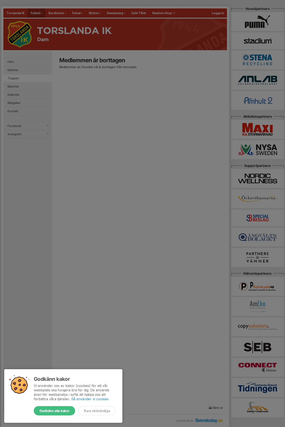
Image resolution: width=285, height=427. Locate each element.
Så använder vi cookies (89, 399)
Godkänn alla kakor (54, 411)
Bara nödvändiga (97, 411)
